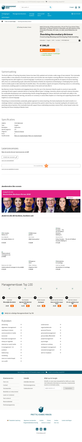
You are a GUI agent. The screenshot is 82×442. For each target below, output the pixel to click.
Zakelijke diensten (29, 382)
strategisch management (48, 347)
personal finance (46, 330)
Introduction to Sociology (63, 267)
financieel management (9, 338)
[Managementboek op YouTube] (41, 429)
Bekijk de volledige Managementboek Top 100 (19, 313)
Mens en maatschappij (10, 21)
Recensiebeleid (7, 401)
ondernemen (45, 324)
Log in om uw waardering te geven (10, 169)
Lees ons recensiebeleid (8, 160)
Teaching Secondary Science (24, 21)
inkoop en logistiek (7, 341)
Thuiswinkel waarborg (15, 420)
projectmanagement (47, 338)
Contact (5, 385)
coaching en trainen (7, 330)
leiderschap (5, 353)
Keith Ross (43, 28)
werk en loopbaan (46, 353)
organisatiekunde (46, 327)
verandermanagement (47, 350)
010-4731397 (77, 13)
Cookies (56, 420)
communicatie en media (9, 333)
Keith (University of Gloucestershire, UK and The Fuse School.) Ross (59, 27)
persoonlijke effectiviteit (48, 336)
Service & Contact (46, 422)
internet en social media (9, 344)
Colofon (41, 420)
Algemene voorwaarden (30, 420)
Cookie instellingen (67, 420)
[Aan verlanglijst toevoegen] (57, 50)
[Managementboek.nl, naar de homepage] (9, 9)
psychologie (44, 341)
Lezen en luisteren (8, 395)
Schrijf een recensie (9, 157)
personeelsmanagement (48, 333)
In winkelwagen (47, 50)
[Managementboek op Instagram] (45, 429)
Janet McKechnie (70, 30)
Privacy (49, 420)
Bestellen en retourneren (10, 391)
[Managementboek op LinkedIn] (37, 429)
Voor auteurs (7, 398)
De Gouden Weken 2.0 (8, 239)
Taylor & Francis (19, 131)
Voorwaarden (7, 388)
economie (4, 336)
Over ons (5, 382)
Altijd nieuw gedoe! (34, 239)
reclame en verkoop (47, 344)
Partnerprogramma (9, 405)
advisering (5, 324)
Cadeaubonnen (28, 388)
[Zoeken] (51, 7)
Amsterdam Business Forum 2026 (17, 194)
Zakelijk (26, 378)
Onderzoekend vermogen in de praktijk (13, 267)
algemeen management (9, 327)
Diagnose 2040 (33, 267)
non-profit (5, 361)
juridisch (4, 350)
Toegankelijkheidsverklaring (30, 422)
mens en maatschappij (8, 358)
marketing (5, 355)
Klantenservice (8, 378)
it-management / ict (8, 347)
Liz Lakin (61, 30)
